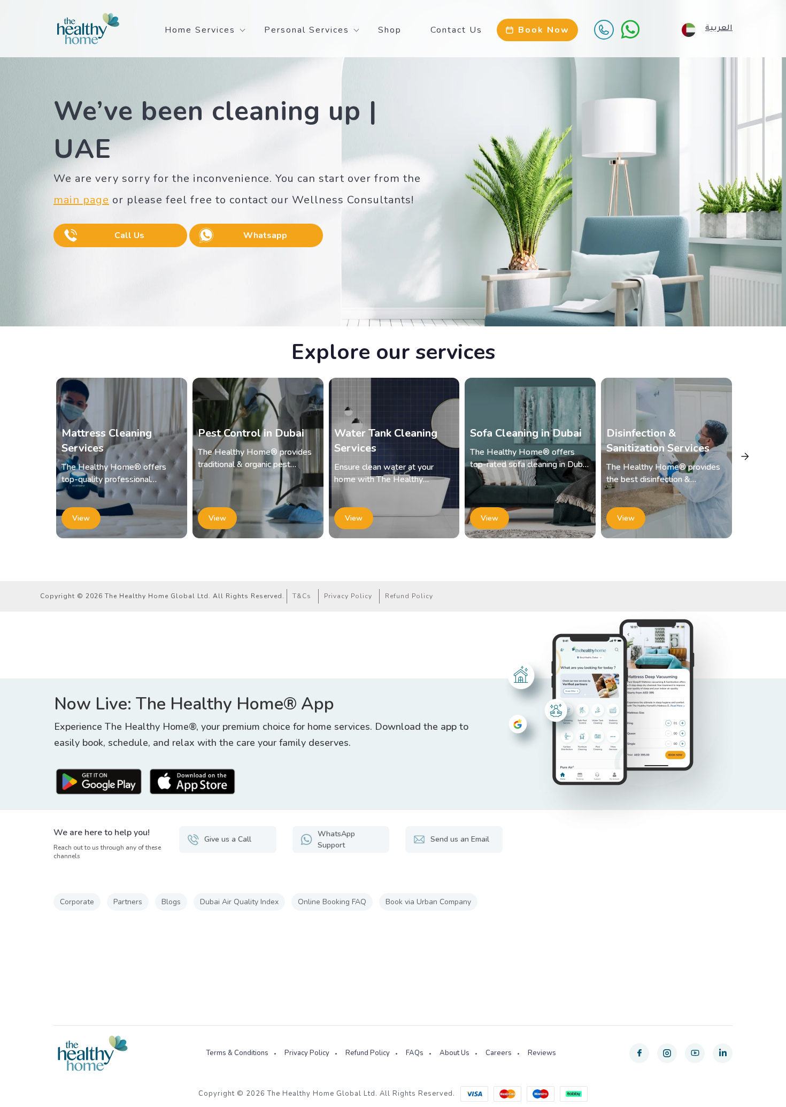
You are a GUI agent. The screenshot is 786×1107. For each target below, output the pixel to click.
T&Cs (301, 596)
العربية (719, 29)
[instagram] (667, 1053)
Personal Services (306, 30)
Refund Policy (409, 596)
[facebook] (639, 1053)
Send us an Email (459, 839)
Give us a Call (227, 839)
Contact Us (456, 30)
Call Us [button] (129, 235)
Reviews (542, 1053)
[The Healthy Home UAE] (88, 29)
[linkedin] (723, 1053)
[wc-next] (745, 456)
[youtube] (695, 1053)
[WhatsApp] (630, 29)
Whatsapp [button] (265, 235)
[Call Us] (603, 29)
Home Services (200, 30)
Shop (390, 30)
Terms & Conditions (237, 1053)
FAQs (414, 1053)
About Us (454, 1053)
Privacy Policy (348, 596)
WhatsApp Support (336, 839)
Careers (499, 1053)
